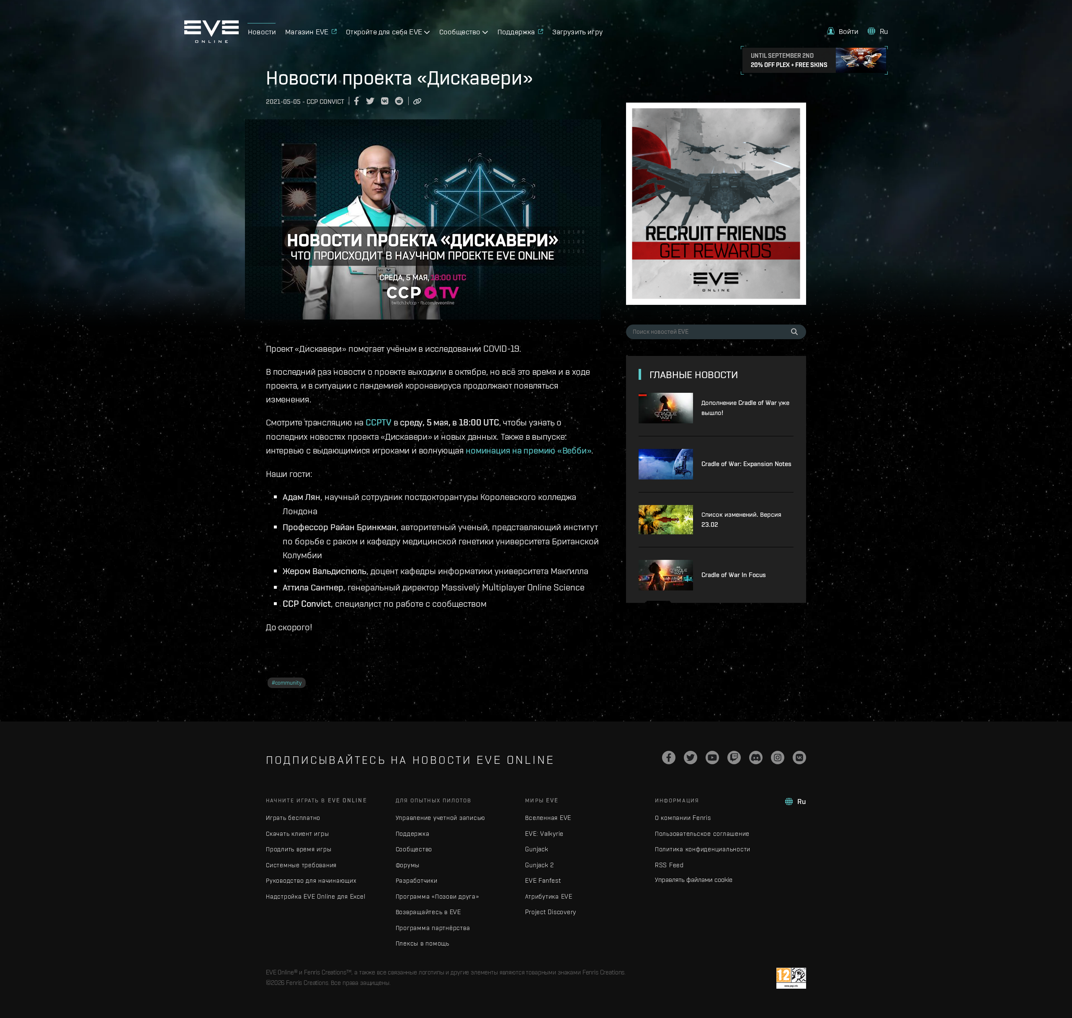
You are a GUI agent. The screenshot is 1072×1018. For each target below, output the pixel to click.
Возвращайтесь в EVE (428, 911)
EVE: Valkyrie (544, 833)
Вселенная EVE (548, 817)
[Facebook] (668, 757)
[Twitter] (690, 757)
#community (287, 683)
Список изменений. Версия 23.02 (741, 519)
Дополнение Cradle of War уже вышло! (745, 408)
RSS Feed (669, 865)
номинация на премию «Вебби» (528, 450)
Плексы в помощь (422, 943)
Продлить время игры (298, 849)
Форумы (408, 865)
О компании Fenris (683, 817)
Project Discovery (550, 911)
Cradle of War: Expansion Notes (746, 464)
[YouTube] (712, 757)
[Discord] (756, 757)
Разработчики (417, 880)
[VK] (799, 757)
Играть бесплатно (293, 817)
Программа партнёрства (433, 927)
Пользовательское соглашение (702, 833)
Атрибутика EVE (548, 896)
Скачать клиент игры (297, 833)
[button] (843, 31)
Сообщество (414, 849)
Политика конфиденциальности (702, 849)
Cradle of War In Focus (733, 575)
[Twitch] (734, 757)
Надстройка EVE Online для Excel (315, 896)
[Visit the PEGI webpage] (791, 978)
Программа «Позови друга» (437, 896)
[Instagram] (777, 757)
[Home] (211, 40)
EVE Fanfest (543, 880)
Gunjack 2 (539, 865)
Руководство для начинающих (311, 880)
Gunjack (536, 849)
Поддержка (413, 833)
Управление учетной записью (441, 817)
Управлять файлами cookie (693, 879)
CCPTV (379, 422)
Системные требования (301, 865)
